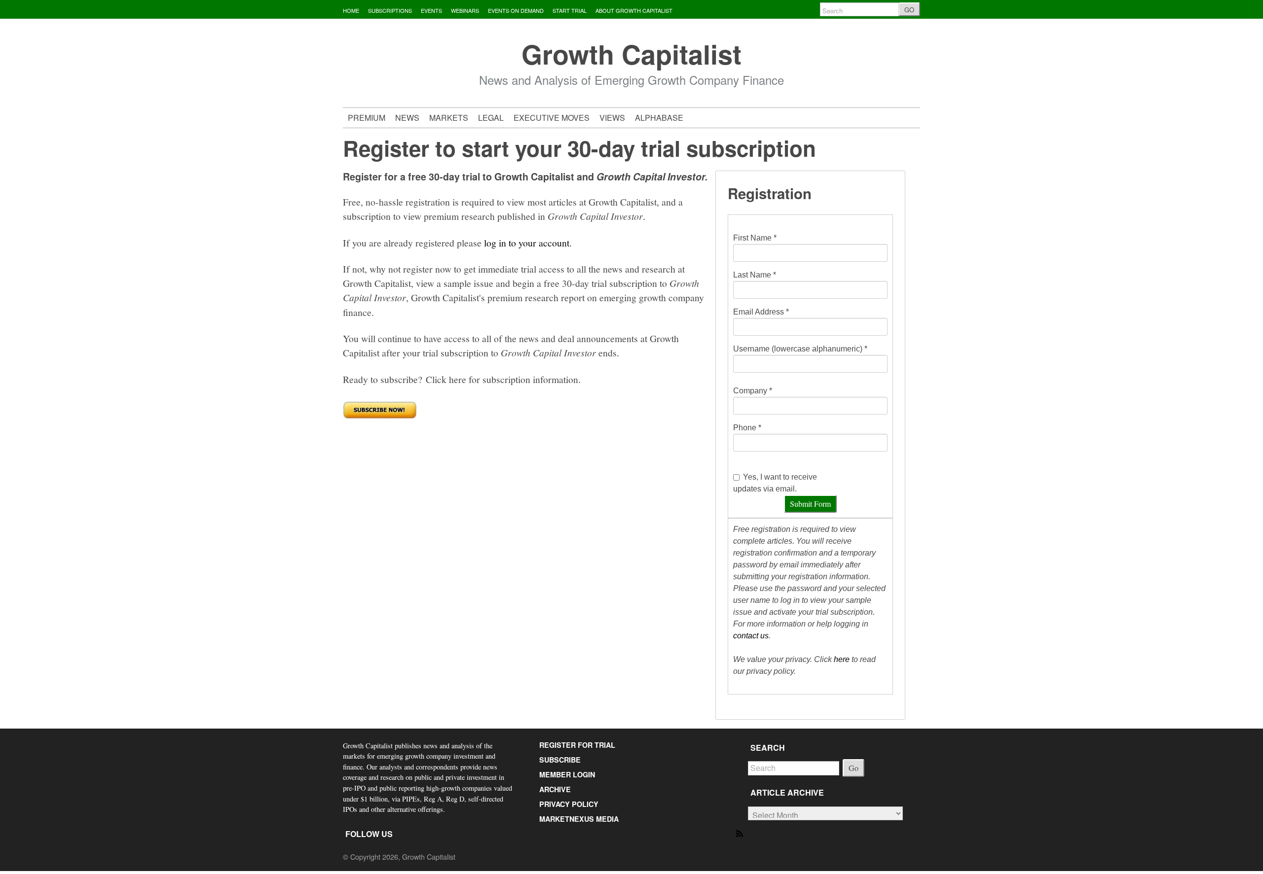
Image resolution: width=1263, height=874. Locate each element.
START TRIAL (570, 10)
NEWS (407, 117)
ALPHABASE (659, 117)
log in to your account (526, 242)
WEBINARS (465, 10)
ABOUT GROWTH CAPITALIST (633, 10)
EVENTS (431, 10)
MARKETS (448, 117)
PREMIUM (366, 117)
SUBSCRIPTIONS (390, 10)
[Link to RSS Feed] (740, 833)
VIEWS (612, 117)
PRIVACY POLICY (568, 804)
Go (853, 768)
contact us (751, 635)
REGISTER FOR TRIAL (577, 745)
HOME (351, 10)
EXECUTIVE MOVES (552, 117)
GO (909, 9)
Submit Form (810, 503)
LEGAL (491, 117)
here (842, 659)
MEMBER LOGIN (567, 774)
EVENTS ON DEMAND (516, 10)
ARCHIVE (555, 789)
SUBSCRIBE (560, 760)
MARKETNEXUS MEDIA (579, 819)
